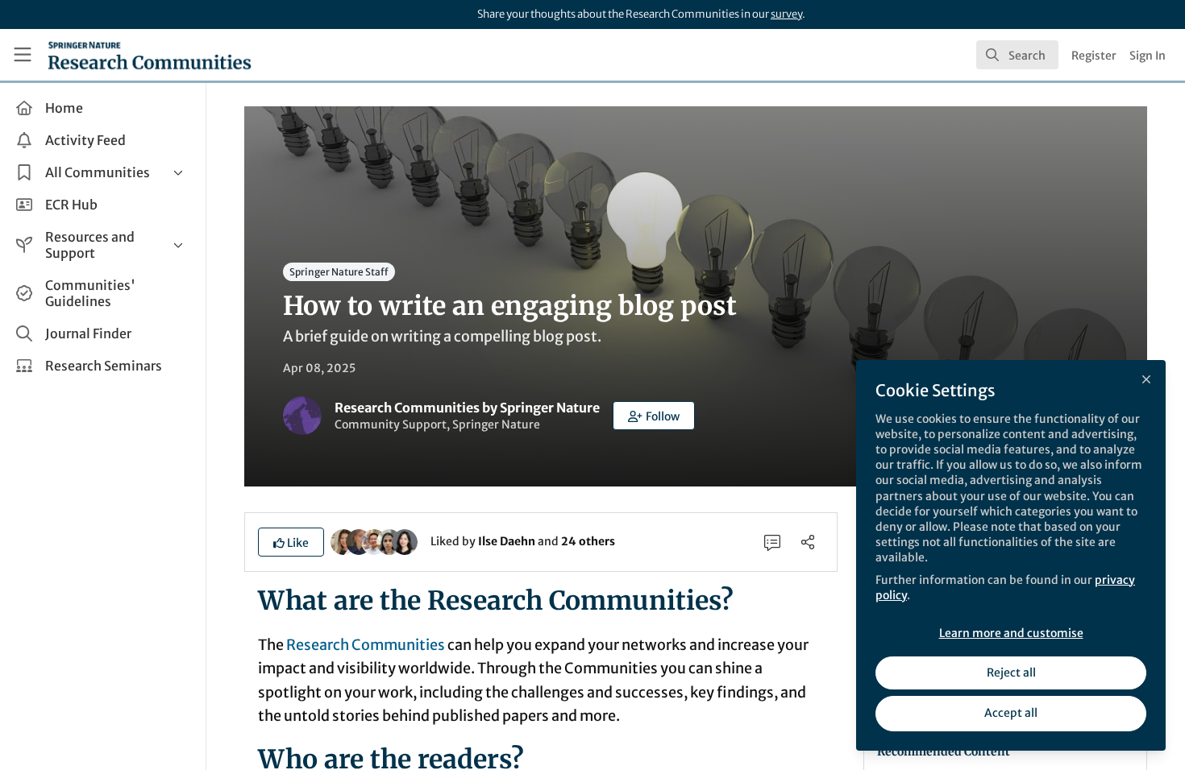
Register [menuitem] (1093, 55)
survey (786, 14)
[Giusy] (359, 540)
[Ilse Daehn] (343, 540)
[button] (654, 415)
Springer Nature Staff (339, 272)
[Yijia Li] (405, 540)
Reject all (1011, 672)
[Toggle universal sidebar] (22, 54)
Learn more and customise (1011, 633)
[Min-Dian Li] (374, 540)
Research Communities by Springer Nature (467, 407)
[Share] (808, 542)
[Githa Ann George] (389, 540)
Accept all (1010, 713)
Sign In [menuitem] (1147, 55)
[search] (1017, 54)
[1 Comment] (772, 542)
